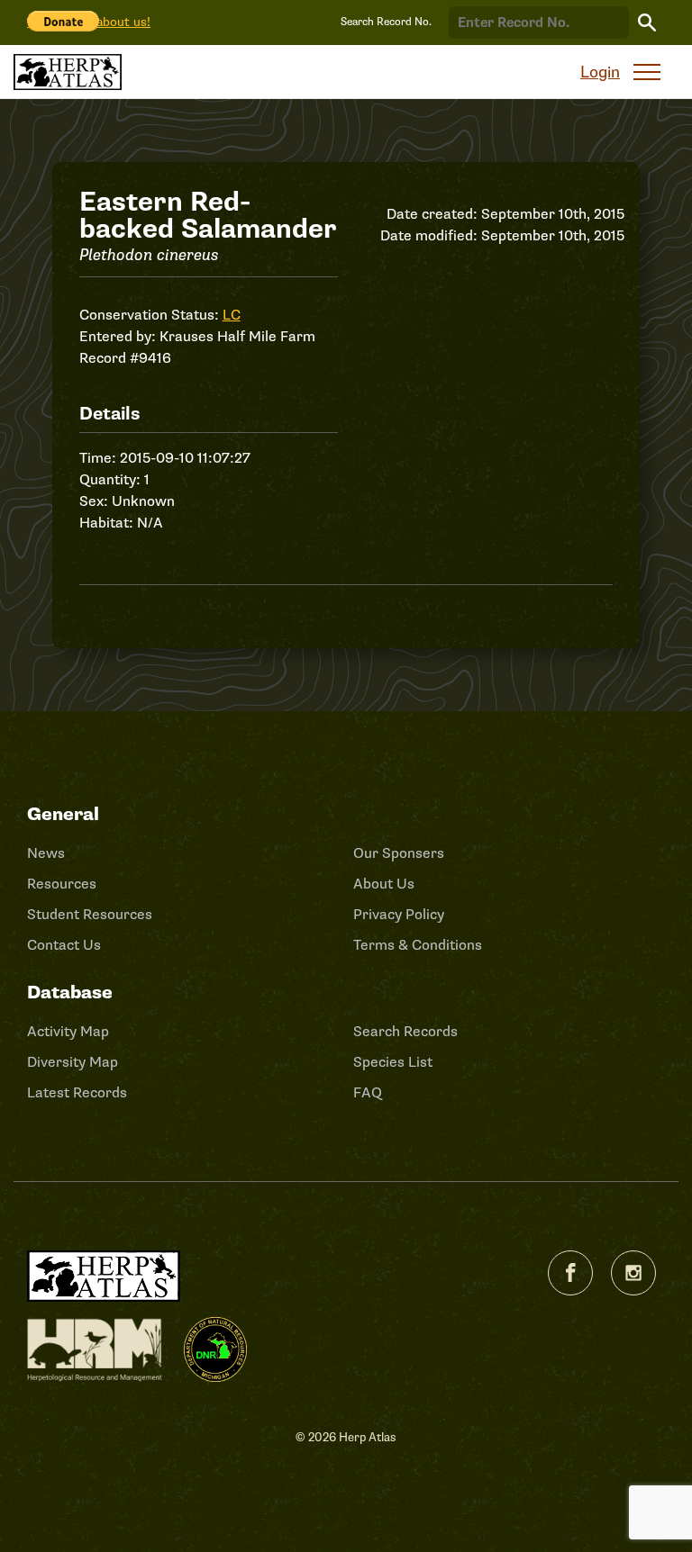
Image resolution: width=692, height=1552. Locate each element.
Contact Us (64, 945)
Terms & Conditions (417, 945)
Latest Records (77, 1093)
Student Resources (89, 915)
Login (600, 72)
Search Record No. (386, 22)
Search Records (405, 1032)
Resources (61, 884)
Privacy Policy (398, 915)
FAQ (367, 1093)
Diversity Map (72, 1062)
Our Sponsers (398, 853)
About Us (383, 884)
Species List (392, 1062)
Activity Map (68, 1032)
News (46, 853)
